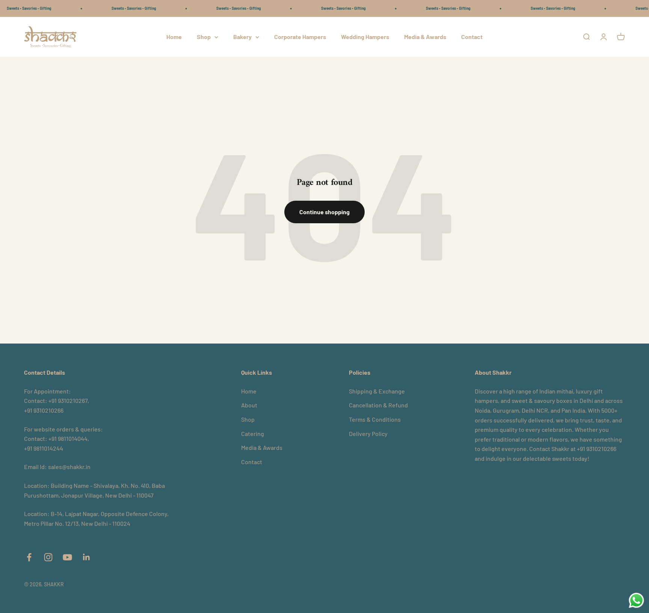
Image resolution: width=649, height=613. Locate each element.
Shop (204, 36)
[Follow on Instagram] (48, 557)
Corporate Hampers (300, 36)
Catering (252, 433)
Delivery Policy (368, 433)
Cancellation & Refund (378, 405)
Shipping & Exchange (377, 391)
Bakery (242, 36)
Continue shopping (324, 211)
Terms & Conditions (375, 419)
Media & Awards (425, 36)
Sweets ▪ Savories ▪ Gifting (124, 8)
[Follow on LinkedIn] (87, 557)
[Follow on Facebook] (29, 557)
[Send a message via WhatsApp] (636, 600)
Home (174, 36)
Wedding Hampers (365, 36)
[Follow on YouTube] (67, 557)
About (249, 405)
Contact (472, 36)
